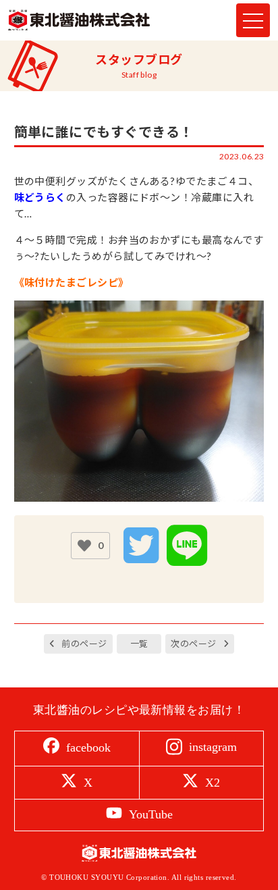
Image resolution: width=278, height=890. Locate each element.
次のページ (193, 643)
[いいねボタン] (84, 545)
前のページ (84, 643)
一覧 (139, 643)
